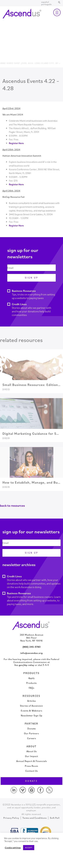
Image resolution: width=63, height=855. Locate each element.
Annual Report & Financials (31, 761)
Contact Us (31, 770)
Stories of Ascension (31, 705)
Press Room (31, 766)
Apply (31, 678)
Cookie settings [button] (13, 847)
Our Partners (31, 733)
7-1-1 (46, 665)
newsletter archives (19, 564)
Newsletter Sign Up (31, 715)
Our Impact (31, 756)
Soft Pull (54, 817)
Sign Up (31, 277)
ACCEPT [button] (28, 847)
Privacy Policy (11, 817)
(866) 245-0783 (31, 646)
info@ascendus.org (31, 653)
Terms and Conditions (34, 817)
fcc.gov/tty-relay (24, 665)
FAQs (31, 687)
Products (31, 682)
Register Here (16, 143)
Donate (31, 728)
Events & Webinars (31, 710)
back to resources (12, 505)
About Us (31, 751)
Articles (31, 700)
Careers (31, 738)
